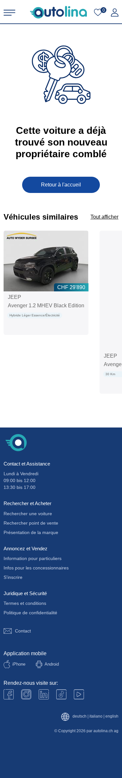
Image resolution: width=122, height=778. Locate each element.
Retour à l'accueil (61, 184)
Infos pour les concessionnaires (36, 567)
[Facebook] (9, 694)
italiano (95, 716)
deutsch (80, 716)
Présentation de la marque (31, 532)
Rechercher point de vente (31, 523)
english (111, 716)
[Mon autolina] (115, 12)
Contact (23, 630)
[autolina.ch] (58, 12)
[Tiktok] (61, 694)
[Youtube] (26, 694)
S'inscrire (13, 577)
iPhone (18, 664)
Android (52, 664)
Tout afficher (104, 217)
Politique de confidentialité (30, 612)
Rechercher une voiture (28, 513)
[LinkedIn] (44, 694)
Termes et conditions (25, 603)
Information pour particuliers (32, 558)
